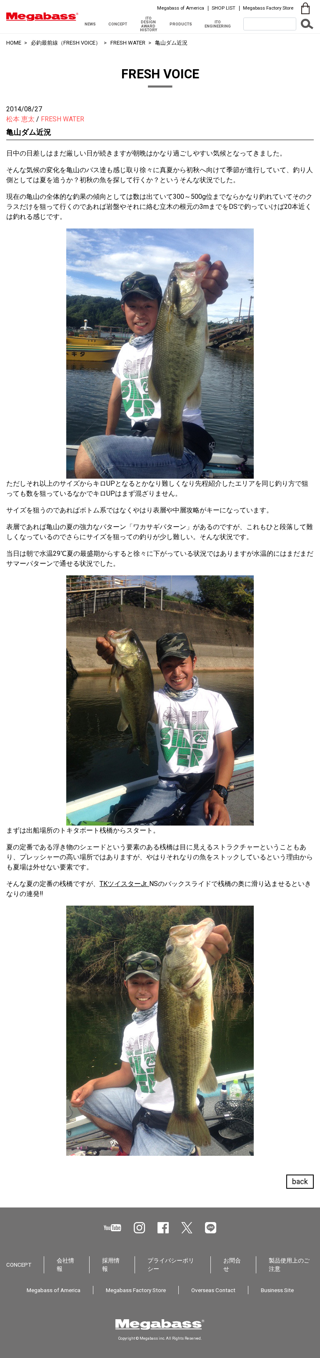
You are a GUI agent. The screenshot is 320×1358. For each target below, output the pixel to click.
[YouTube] (112, 1227)
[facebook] (163, 1227)
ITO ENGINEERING (218, 24)
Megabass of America (180, 8)
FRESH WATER (127, 43)
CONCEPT (117, 24)
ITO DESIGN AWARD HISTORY (148, 24)
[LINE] (210, 1227)
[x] (186, 1228)
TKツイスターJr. (124, 884)
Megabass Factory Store (268, 8)
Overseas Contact (213, 1290)
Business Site (277, 1290)
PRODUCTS (181, 24)
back (300, 1181)
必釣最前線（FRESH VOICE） (66, 43)
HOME (13, 43)
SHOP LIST (223, 8)
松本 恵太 (20, 119)
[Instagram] (139, 1227)
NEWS (90, 24)
